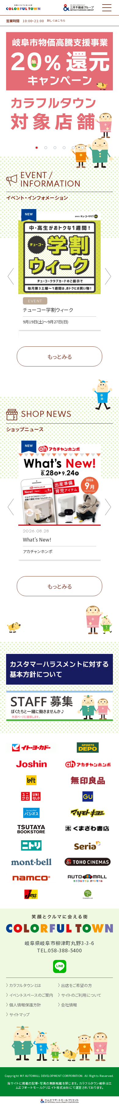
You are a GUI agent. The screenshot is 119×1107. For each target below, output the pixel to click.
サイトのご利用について (81, 995)
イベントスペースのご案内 (31, 995)
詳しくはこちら (56, 20)
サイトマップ (19, 1014)
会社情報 (69, 1005)
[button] (36, 147)
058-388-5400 (65, 950)
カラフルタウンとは (25, 985)
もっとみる (59, 356)
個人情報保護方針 (25, 1005)
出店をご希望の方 (76, 985)
